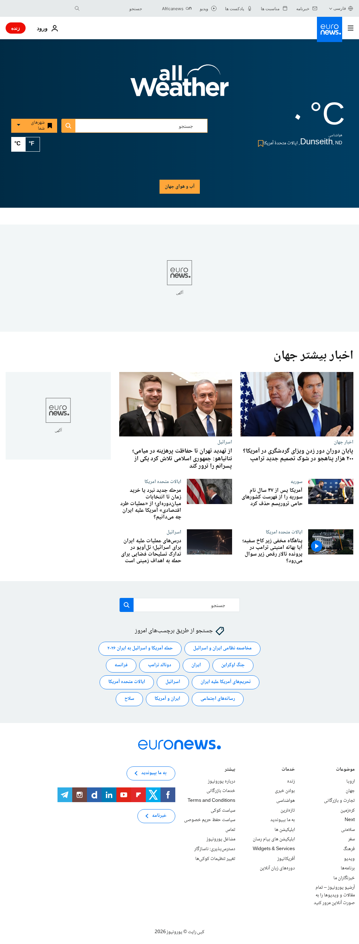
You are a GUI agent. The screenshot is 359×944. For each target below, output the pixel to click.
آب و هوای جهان (180, 186)
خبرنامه (159, 816)
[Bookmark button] (259, 143)
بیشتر (230, 770)
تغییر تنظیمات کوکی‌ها (215, 859)
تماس (230, 830)
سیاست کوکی (223, 810)
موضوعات (345, 770)
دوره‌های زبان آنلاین (277, 868)
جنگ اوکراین (233, 665)
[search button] (77, 8)
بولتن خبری (285, 791)
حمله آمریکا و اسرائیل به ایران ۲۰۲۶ (140, 649)
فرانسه (121, 665)
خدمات (288, 770)
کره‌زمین (347, 810)
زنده (15, 28)
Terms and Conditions (211, 801)
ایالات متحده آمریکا (126, 682)
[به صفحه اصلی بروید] (329, 29)
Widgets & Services (274, 849)
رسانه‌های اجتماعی (218, 699)
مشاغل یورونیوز (220, 839)
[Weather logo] (179, 85)
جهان (350, 791)
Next (350, 820)
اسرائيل (224, 442)
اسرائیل (172, 682)
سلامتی (348, 830)
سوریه (297, 481)
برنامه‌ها (348, 868)
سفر (351, 839)
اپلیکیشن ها (285, 830)
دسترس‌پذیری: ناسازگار (214, 849)
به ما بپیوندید (282, 820)
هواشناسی (285, 801)
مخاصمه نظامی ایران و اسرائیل (222, 649)
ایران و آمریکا (167, 699)
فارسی (339, 8)
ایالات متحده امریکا (162, 481)
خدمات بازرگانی (220, 791)
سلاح (129, 699)
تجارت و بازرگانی (339, 801)
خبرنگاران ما (344, 878)
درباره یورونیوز (221, 781)
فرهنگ (349, 849)
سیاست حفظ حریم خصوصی (209, 820)
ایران (196, 665)
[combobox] (113, 8)
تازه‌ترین (287, 810)
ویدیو (349, 859)
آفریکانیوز (286, 859)
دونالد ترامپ (159, 665)
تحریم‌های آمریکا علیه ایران (226, 682)
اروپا (350, 781)
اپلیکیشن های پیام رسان (274, 839)
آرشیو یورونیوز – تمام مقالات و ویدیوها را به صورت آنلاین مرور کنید (334, 895)
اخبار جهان (343, 442)
